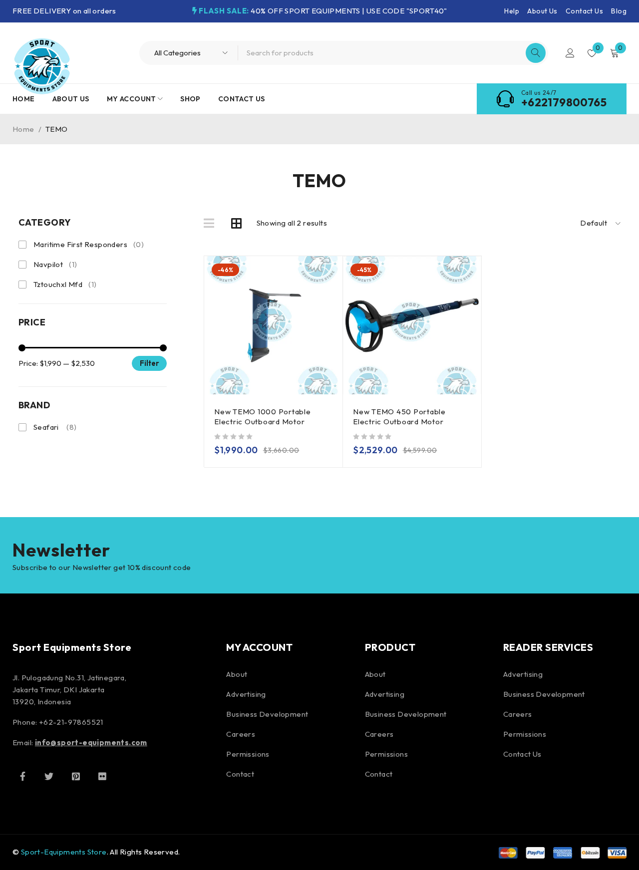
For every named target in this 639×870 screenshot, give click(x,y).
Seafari (54, 427)
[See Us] (76, 776)
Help (511, 10)
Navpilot (55, 264)
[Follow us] (49, 776)
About (236, 674)
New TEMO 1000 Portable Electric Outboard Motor (262, 416)
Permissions (247, 754)
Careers (240, 734)
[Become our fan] (22, 776)
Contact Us (584, 10)
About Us (542, 10)
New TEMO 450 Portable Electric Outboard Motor (399, 416)
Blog (619, 10)
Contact (240, 774)
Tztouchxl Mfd (64, 284)
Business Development (267, 714)
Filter (149, 363)
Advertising (246, 694)
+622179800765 (564, 102)
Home (23, 129)
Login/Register (570, 53)
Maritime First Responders (88, 244)
